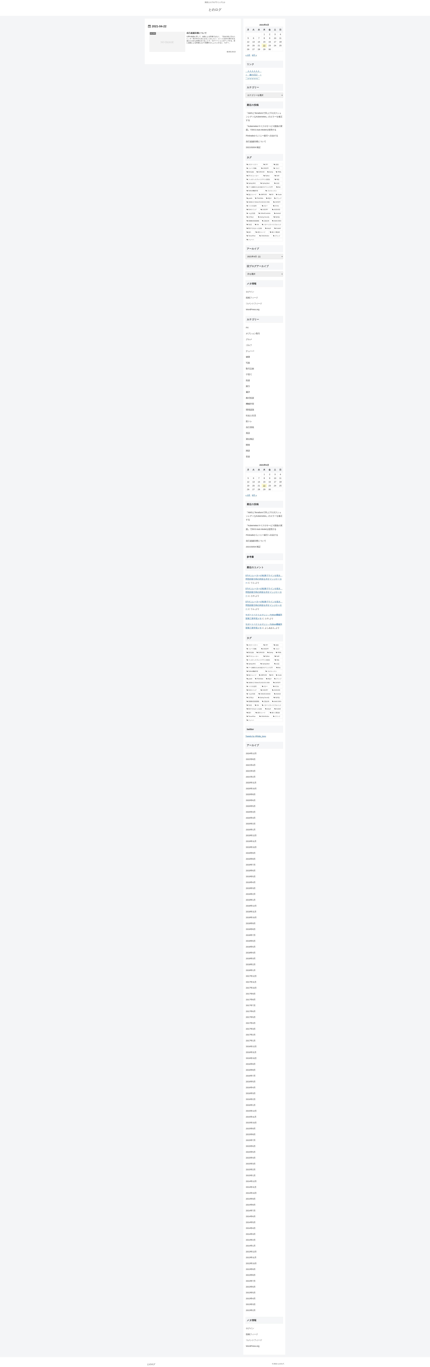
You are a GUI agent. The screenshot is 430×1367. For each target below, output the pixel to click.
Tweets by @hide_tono (255, 736)
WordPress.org (252, 309)
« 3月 (247, 55)
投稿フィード (252, 298)
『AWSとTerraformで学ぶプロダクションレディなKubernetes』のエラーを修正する (264, 117)
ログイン (250, 292)
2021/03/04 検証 (253, 147)
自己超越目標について (256, 141)
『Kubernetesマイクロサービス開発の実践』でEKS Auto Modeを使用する (264, 128)
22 (264, 45)
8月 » (254, 55)
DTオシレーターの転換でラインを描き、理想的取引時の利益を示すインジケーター (263, 579)
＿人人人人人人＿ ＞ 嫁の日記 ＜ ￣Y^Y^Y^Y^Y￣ (253, 75)
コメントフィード (254, 303)
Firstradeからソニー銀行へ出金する (262, 136)
